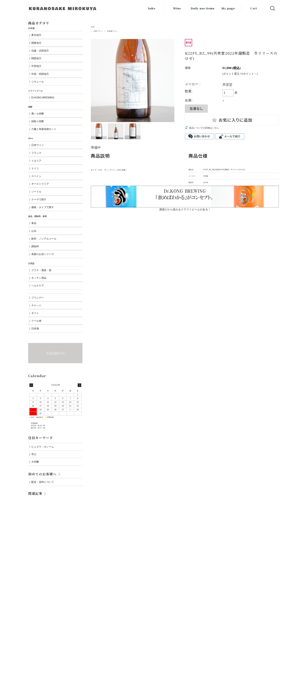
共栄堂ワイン (112, 31)
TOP (92, 27)
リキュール (37, 81)
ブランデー (37, 297)
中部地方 (36, 66)
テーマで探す (38, 199)
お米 (33, 231)
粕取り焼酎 (37, 121)
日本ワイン (98, 31)
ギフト (35, 313)
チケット (36, 305)
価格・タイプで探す (42, 207)
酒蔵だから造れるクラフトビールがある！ (185, 209)
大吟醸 (35, 461)
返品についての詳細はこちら (204, 128)
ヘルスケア (37, 285)
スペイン (36, 176)
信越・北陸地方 (40, 50)
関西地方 (36, 58)
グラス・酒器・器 (41, 270)
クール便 (36, 320)
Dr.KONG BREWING (42, 97)
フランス (36, 152)
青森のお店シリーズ (42, 254)
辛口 (33, 454)
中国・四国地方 (40, 74)
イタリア (36, 160)
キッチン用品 (38, 277)
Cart (253, 8)
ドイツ (35, 168)
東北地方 (36, 35)
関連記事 (35, 493)
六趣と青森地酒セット (43, 129)
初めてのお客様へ (42, 474)
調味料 (35, 246)
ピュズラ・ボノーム (42, 446)
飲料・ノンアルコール (43, 238)
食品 (33, 223)
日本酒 (35, 328)
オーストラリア (40, 183)
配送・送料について (42, 482)
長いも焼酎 (37, 113)
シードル (36, 191)
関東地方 (36, 42)
